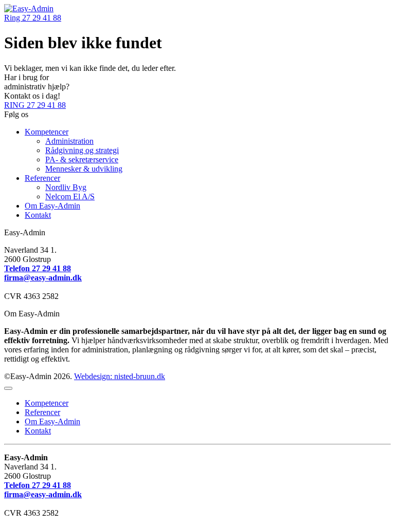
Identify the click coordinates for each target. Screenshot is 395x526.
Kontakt (38, 215)
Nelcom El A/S (70, 196)
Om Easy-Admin (52, 205)
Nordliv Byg (65, 187)
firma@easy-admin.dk (43, 277)
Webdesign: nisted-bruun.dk (119, 376)
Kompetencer (46, 131)
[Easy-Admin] (28, 8)
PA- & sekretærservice (81, 159)
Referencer (42, 178)
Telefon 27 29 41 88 (37, 268)
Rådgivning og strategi (82, 150)
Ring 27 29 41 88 (32, 17)
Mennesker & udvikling (83, 168)
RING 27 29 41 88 (35, 105)
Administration (69, 141)
